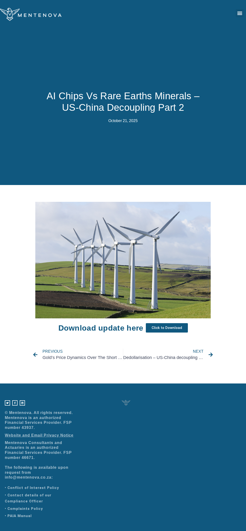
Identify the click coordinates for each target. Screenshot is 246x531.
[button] (240, 13)
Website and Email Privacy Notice (39, 435)
